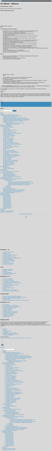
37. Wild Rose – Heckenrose (8, 314)
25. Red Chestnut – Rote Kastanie (10, 289)
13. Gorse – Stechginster (8, 263)
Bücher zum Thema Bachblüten (26, 213)
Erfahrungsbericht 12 (10, 444)
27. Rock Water (6, 304)
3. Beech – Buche (6, 253)
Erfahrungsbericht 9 (10, 441)
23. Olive (5, 288)
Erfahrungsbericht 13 (10, 445)
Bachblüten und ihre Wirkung (9, 363)
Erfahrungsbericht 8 (10, 440)
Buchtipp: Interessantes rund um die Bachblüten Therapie (14, 297)
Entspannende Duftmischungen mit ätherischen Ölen (21, 420)
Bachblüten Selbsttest (7, 431)
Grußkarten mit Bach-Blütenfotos (9, 448)
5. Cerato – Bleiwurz (7, 255)
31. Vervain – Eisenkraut (8, 308)
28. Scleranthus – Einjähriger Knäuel (10, 305)
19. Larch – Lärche (7, 283)
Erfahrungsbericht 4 (10, 436)
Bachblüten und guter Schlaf (8, 415)
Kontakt (4, 329)
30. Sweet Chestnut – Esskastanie (10, 307)
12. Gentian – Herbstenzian (8, 262)
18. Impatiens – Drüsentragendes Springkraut (12, 282)
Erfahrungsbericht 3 (10, 435)
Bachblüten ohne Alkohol (10, 359)
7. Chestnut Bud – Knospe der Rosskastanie (12, 257)
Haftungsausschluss (7, 330)
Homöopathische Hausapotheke (9, 273)
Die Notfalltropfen (6, 404)
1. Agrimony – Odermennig (8, 251)
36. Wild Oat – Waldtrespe (8, 313)
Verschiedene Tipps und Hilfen (12, 417)
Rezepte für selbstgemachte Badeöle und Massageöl (21, 422)
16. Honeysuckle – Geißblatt (8, 280)
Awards (4, 447)
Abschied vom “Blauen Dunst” (9, 410)
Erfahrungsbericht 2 (10, 434)
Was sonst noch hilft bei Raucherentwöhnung (15, 414)
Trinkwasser (10, 424)
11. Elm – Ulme (6, 261)
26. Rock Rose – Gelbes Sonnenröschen (11, 290)
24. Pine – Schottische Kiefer (9, 287)
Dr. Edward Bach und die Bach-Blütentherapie (15, 353)
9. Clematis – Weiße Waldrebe (9, 259)
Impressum (5, 328)
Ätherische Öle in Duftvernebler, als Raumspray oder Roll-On (23, 419)
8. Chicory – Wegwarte (7, 258)
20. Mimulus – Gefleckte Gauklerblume (11, 284)
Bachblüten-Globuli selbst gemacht (15, 361)
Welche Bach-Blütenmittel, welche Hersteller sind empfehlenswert (19, 356)
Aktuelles (5, 351)
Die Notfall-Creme (9, 405)
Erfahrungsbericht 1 (10, 433)
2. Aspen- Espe (6, 252)
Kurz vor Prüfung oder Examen (12, 426)
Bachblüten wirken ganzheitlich (12, 354)
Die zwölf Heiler (6, 407)
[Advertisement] (44, 28)
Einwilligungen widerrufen (8, 334)
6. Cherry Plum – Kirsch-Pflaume (9, 256)
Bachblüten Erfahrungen (8, 432)
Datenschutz (5, 331)
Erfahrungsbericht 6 (10, 438)
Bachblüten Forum (6, 299)
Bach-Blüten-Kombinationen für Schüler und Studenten (17, 427)
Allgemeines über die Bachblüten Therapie (11, 352)
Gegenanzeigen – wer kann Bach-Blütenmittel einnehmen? (17, 355)
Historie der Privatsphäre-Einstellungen (11, 333)
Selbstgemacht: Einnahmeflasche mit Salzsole (17, 360)
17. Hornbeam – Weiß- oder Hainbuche (11, 281)
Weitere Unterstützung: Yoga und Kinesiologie (15, 429)
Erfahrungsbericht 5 (10, 437)
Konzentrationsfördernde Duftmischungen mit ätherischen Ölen (23, 421)
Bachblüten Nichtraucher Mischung (13, 412)
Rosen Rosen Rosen (7, 274)
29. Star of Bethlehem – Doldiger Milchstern (12, 306)
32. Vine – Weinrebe (7, 309)
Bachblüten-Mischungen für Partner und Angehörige (16, 428)
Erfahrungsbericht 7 (10, 439)
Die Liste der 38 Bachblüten (8, 362)
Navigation (3, 347)
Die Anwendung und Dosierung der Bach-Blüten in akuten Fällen (18, 357)
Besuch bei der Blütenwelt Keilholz (10, 430)
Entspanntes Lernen (10, 425)
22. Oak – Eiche (6, 286)
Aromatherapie (11, 418)
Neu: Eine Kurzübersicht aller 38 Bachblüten (12, 296)
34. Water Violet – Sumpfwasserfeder (10, 311)
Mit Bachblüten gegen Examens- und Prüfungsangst (13, 416)
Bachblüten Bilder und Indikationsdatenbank (12, 298)
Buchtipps (5, 271)
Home (4, 350)
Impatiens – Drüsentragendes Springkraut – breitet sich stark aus (16, 300)
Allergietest (10, 423)
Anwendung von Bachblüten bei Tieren (13, 409)
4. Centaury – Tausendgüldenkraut (10, 254)
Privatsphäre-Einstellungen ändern (10, 332)
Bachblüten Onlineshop (7, 270)
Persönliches (5, 446)
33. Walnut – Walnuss (7, 310)
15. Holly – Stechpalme (7, 279)
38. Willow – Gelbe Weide (8, 315)
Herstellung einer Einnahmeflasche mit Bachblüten (16, 358)
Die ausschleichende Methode (12, 413)
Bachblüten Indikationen (8, 269)
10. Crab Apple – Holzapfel (8, 260)
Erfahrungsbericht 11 (10, 443)
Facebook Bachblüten (7, 272)
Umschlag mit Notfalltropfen (11, 406)
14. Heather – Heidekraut (8, 278)
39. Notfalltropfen (6, 316)
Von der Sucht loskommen (11, 411)
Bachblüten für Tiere (7, 408)
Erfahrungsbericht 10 (10, 442)
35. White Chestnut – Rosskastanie (10, 312)
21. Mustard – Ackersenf (8, 285)
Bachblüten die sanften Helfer (9, 449)
